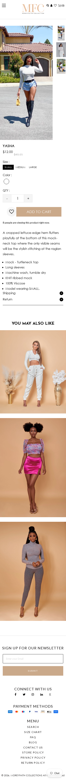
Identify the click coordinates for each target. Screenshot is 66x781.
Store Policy (33, 752)
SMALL (8, 167)
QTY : (6, 190)
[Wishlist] (55, 5)
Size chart (33, 732)
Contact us (33, 747)
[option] (61, 33)
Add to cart (39, 212)
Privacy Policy (33, 757)
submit (33, 671)
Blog (33, 742)
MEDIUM (20, 167)
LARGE (33, 167)
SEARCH (33, 726)
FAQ (33, 737)
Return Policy (33, 762)
